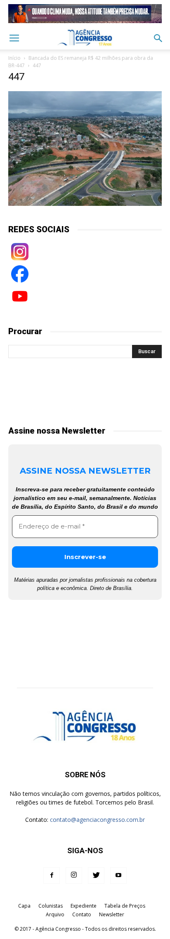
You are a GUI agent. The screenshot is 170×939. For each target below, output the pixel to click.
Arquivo (55, 914)
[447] (85, 204)
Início (14, 57)
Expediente (84, 905)
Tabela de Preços (124, 905)
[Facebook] (51, 875)
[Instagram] (74, 875)
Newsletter (111, 914)
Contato (81, 914)
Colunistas (50, 905)
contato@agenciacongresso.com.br (97, 819)
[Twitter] (96, 875)
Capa (24, 905)
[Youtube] (118, 875)
